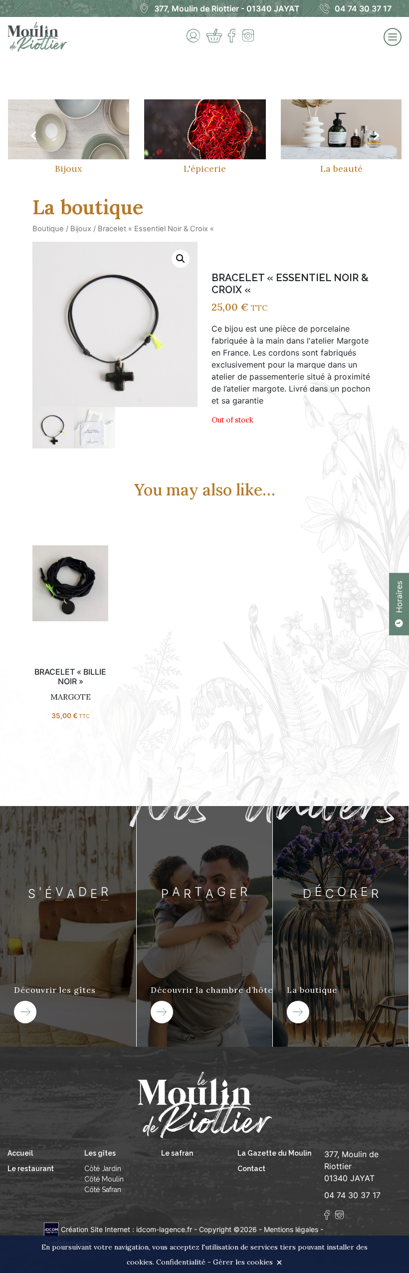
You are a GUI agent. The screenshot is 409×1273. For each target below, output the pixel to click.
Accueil (20, 1153)
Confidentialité (180, 1262)
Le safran (177, 1153)
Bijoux (80, 228)
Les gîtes (100, 1153)
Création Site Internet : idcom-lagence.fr (126, 1229)
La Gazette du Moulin (274, 1153)
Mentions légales (291, 1229)
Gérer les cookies (243, 1262)
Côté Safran (102, 1190)
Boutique (48, 228)
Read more (70, 590)
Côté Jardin (102, 1169)
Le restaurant (30, 1169)
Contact (251, 1169)
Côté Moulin (104, 1179)
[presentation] (32, 136)
